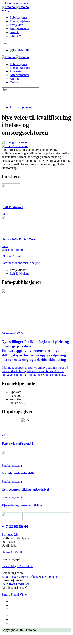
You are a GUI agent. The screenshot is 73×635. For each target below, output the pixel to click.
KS (3, 435)
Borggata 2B (10, 534)
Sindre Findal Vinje (14, 594)
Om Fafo (15, 36)
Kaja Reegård (10, 576)
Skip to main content (15, 3)
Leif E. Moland (19, 273)
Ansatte (14, 32)
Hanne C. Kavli (12, 552)
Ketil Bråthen (50, 576)
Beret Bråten (29, 576)
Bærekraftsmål (17, 443)
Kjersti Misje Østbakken (17, 566)
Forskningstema (20, 21)
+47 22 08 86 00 (15, 526)
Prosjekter (16, 25)
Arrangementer (19, 28)
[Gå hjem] (15, 7)
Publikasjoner (18, 17)
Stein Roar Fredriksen (16, 584)
